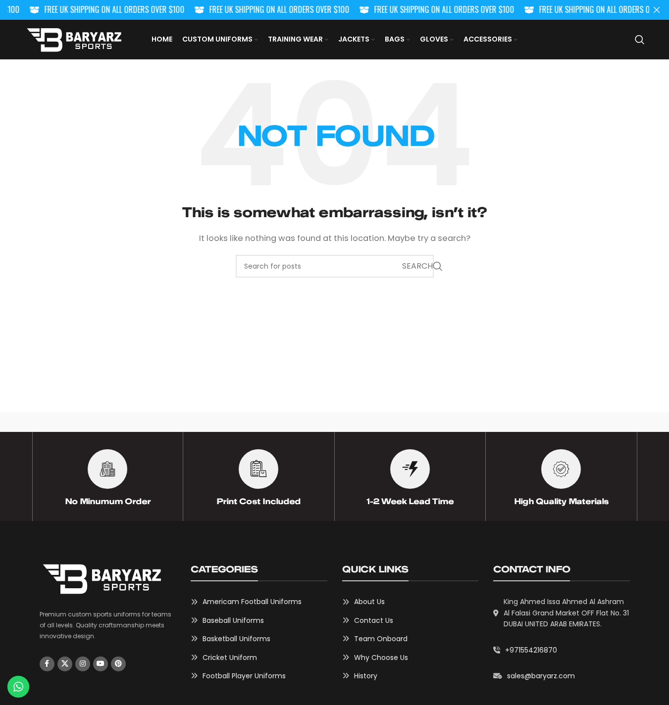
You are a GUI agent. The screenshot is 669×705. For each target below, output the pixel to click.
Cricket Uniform (230, 657)
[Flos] (587, 422)
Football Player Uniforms (244, 676)
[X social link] (64, 664)
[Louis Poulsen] (250, 422)
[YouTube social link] (100, 664)
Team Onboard (381, 639)
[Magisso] (166, 422)
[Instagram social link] (82, 664)
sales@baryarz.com (541, 676)
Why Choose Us (381, 657)
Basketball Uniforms (236, 639)
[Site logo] (73, 39)
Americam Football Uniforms (252, 602)
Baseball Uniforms (233, 620)
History (365, 676)
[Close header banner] (656, 10)
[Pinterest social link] (118, 664)
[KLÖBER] (334, 422)
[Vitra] (82, 422)
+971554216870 (531, 650)
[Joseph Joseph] (419, 422)
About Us (369, 602)
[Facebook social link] (47, 664)
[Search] (640, 39)
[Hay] (503, 422)
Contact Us (373, 620)
